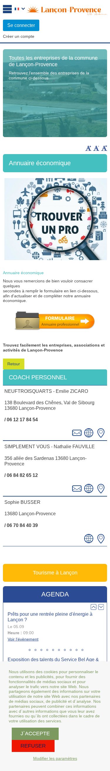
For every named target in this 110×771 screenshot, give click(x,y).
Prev (94, 607)
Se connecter (21, 25)
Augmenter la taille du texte (88, 148)
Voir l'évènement (23, 639)
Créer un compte (18, 36)
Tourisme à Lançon (55, 573)
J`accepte (35, 733)
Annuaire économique (23, 272)
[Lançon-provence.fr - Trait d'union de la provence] (66, 12)
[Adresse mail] (77, 433)
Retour (13, 363)
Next (101, 607)
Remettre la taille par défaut (104, 148)
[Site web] (89, 433)
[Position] (101, 433)
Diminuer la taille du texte (96, 148)
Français (20, 9)
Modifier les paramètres (55, 758)
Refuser (33, 746)
